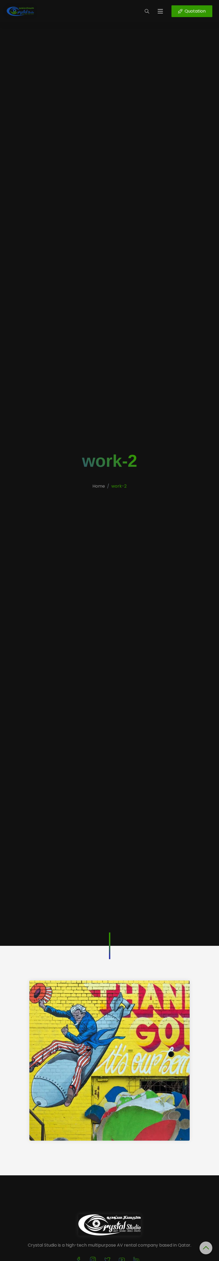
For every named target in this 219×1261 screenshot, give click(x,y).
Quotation (195, 11)
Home (98, 486)
